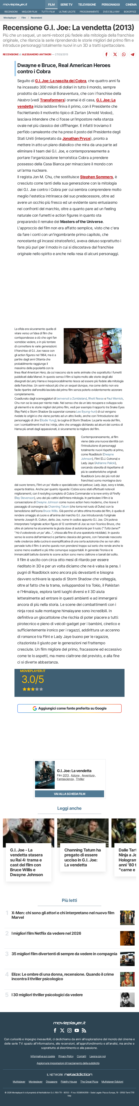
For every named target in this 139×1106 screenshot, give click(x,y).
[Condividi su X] (115, 54)
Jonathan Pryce (76, 138)
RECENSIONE (11, 54)
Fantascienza (65, 779)
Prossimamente (89, 11)
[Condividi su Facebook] (106, 54)
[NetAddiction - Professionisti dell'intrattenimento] (78, 1074)
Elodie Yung (48, 420)
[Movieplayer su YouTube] (76, 1030)
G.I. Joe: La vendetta (74, 771)
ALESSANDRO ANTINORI (36, 54)
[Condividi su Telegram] (132, 54)
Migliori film (29, 11)
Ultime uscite (67, 11)
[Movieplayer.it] (15, 4)
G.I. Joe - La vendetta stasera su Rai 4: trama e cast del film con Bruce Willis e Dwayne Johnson (26, 862)
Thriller (80, 779)
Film (51, 4)
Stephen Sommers (96, 177)
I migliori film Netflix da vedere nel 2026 (46, 933)
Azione (75, 775)
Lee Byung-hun (86, 411)
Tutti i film (48, 11)
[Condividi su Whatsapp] (123, 54)
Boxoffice (130, 11)
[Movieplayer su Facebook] (55, 1030)
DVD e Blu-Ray (111, 11)
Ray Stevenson (24, 498)
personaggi (111, 4)
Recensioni (11, 11)
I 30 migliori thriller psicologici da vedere (47, 995)
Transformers (52, 100)
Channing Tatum (58, 506)
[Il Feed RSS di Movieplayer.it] (84, 1030)
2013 (66, 775)
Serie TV (66, 4)
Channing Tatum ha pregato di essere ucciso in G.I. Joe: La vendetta (82, 857)
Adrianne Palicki (105, 463)
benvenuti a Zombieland (72, 398)
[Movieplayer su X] (62, 1030)
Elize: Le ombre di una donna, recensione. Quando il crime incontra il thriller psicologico (63, 976)
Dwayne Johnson (47, 502)
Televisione (87, 4)
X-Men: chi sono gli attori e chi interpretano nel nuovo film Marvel (63, 915)
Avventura (88, 775)
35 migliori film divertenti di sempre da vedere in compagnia (64, 954)
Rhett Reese (96, 398)
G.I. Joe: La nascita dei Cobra (60, 80)
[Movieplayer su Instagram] (69, 1030)
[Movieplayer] (69, 1023)
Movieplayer (10, 17)
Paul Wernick (115, 398)
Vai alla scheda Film (69, 794)
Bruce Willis (50, 511)
